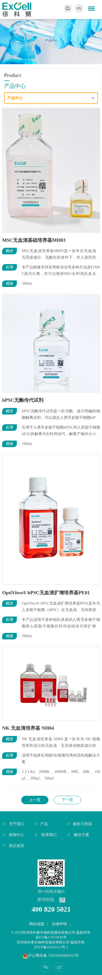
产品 (44, 824)
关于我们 (16, 824)
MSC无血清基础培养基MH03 (34, 240)
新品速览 (16, 846)
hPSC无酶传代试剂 (23, 400)
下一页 (67, 800)
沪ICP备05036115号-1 (51, 947)
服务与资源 (82, 824)
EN (79, 8)
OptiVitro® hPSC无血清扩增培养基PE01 (46, 592)
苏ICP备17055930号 (51, 937)
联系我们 (48, 835)
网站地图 (36, 924)
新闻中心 (16, 835)
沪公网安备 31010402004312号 (53, 956)
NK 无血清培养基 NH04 (28, 728)
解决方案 (81, 835)
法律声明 (59, 924)
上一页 (35, 800)
